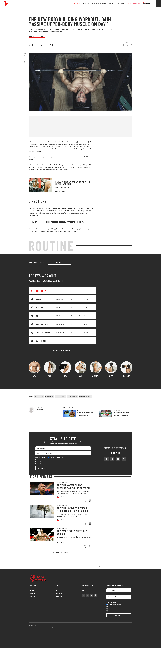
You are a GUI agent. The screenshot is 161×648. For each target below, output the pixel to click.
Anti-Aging (121, 3)
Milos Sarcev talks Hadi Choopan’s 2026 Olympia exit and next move (85, 414)
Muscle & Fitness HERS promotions (47, 462)
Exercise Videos (60, 590)
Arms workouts (38, 396)
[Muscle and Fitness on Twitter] (112, 459)
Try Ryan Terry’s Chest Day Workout (72, 532)
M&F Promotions (42, 460)
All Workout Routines (61, 553)
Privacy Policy (105, 627)
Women (60, 457)
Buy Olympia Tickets (88, 585)
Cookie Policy (114, 627)
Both (50, 457)
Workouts (77, 3)
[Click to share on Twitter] (127, 45)
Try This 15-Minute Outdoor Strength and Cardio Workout (73, 510)
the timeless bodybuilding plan (47, 229)
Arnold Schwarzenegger (70, 142)
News (78, 410)
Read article (60, 191)
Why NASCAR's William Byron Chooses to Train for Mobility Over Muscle (123, 414)
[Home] (5, 5)
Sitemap (84, 590)
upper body (72, 167)
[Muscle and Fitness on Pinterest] (124, 459)
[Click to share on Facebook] (123, 45)
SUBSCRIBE (41, 468)
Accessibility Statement (126, 627)
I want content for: (40, 457)
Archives (84, 588)
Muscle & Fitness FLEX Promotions (47, 464)
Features (111, 3)
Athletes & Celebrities (99, 3)
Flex (128, 3)
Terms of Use (95, 627)
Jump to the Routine (36, 36)
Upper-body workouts (85, 396)
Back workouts (49, 396)
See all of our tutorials (62, 350)
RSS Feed (59, 596)
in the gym (71, 144)
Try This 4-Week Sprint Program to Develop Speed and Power (74, 488)
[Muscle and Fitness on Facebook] (106, 459)
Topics (58, 585)
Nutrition (86, 3)
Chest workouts (60, 396)
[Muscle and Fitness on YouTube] (118, 459)
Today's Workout (72, 396)
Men (55, 457)
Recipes (32, 596)
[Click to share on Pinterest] (131, 45)
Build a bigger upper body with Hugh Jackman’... (72, 183)
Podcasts (59, 593)
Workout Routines (34, 15)
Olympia (146, 3)
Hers (136, 3)
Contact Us (87, 627)
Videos (58, 588)
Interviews (117, 410)
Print (60, 262)
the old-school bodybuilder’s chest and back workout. (57, 231)
